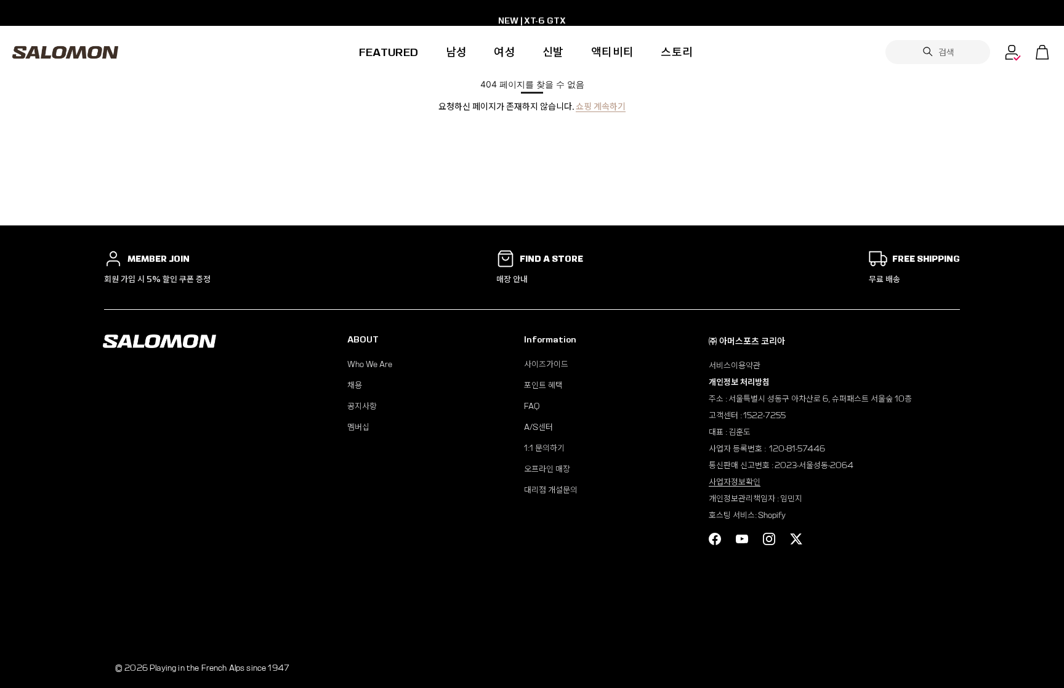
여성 (504, 52)
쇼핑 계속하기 (601, 106)
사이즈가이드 (546, 364)
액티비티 (612, 52)
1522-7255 (764, 415)
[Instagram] (769, 539)
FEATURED (389, 52)
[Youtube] (742, 539)
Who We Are (369, 364)
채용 (354, 385)
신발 (553, 52)
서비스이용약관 (734, 365)
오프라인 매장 (547, 469)
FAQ (531, 406)
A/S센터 (538, 427)
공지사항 (362, 406)
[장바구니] (1042, 52)
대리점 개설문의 (551, 490)
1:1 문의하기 (544, 448)
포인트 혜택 (543, 385)
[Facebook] (715, 539)
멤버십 (358, 427)
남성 (456, 52)
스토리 (677, 52)
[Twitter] (796, 539)
